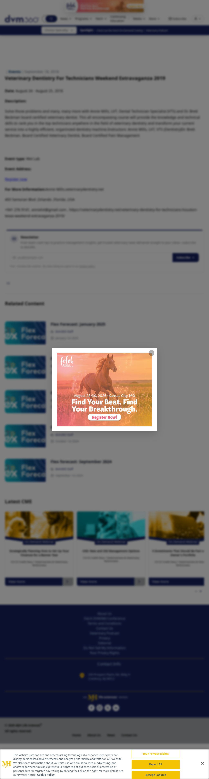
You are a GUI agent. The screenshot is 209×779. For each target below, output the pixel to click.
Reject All (155, 764)
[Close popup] (151, 353)
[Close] (202, 763)
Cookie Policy (45, 775)
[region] (104, 764)
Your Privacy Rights (156, 754)
